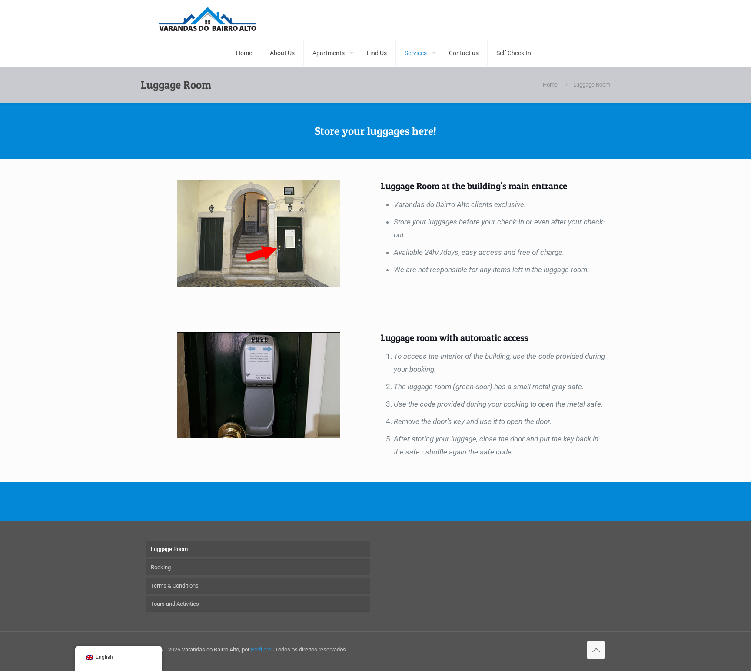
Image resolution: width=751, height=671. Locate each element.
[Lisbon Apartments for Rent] (207, 20)
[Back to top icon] (596, 650)
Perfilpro (261, 649)
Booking (161, 567)
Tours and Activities (175, 604)
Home (550, 84)
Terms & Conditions (175, 585)
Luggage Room (169, 549)
